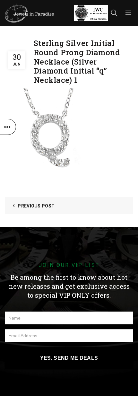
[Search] (114, 13)
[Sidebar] (8, 127)
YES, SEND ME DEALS (69, 358)
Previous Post (36, 205)
